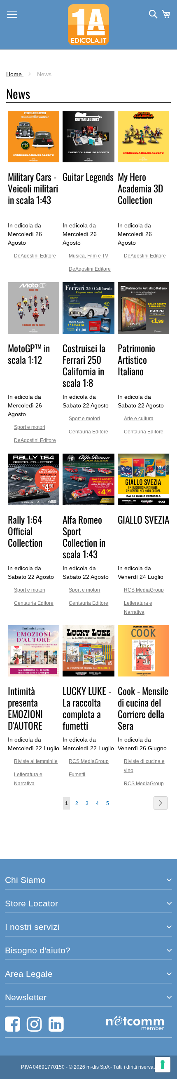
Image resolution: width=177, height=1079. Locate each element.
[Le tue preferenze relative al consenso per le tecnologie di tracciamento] (162, 1064)
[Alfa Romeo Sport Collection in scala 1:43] (88, 503)
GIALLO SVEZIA (143, 519)
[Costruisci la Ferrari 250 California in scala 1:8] (88, 331)
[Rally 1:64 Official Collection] (33, 503)
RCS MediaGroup (144, 590)
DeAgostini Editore (35, 256)
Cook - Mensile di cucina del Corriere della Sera (143, 708)
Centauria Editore (88, 432)
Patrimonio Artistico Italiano (136, 359)
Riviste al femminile (36, 761)
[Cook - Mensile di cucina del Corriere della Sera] (143, 674)
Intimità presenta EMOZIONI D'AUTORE (25, 708)
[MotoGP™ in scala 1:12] (33, 331)
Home (14, 74)
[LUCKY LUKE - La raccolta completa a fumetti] (88, 674)
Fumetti (77, 774)
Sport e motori (29, 427)
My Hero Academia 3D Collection (140, 188)
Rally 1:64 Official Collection (25, 531)
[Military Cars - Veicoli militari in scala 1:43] (33, 160)
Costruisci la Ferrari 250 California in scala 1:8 (84, 365)
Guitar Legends (88, 176)
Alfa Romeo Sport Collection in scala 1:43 (84, 536)
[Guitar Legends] (88, 160)
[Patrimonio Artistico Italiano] (143, 331)
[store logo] (88, 24)
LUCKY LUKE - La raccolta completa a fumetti (87, 708)
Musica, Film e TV (88, 256)
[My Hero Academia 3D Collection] (143, 160)
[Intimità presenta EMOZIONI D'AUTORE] (33, 674)
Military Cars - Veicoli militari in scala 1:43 (33, 188)
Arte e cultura (139, 418)
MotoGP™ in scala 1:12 (29, 354)
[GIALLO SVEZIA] (143, 503)
